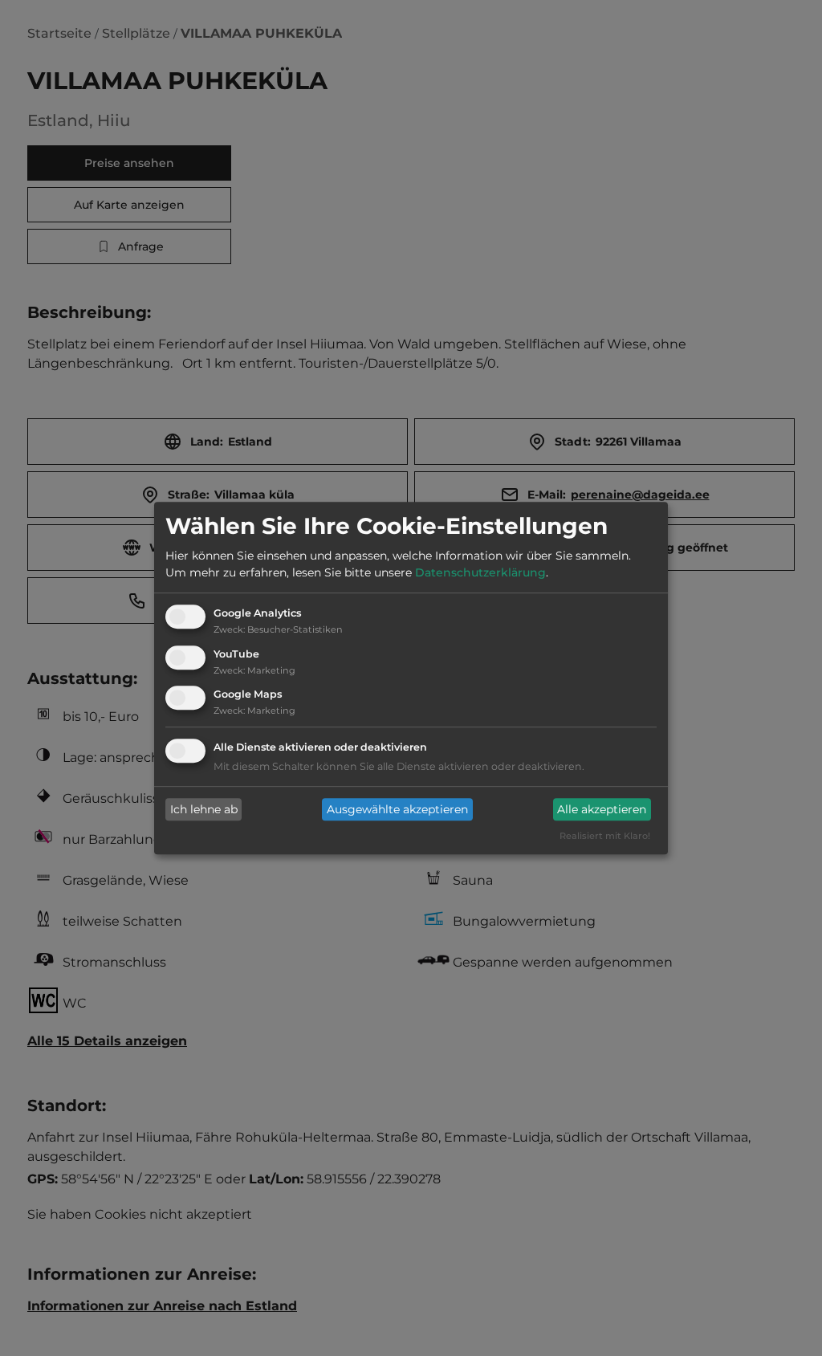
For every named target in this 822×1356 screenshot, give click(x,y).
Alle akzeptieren (601, 809)
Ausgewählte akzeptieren (397, 809)
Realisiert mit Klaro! (605, 836)
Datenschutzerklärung (480, 572)
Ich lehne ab (204, 809)
